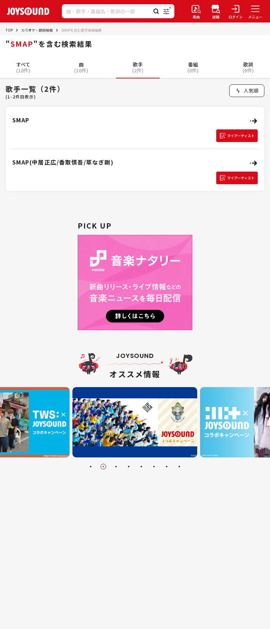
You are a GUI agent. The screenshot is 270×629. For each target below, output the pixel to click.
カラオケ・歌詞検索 (37, 30)
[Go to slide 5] (141, 466)
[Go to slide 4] (128, 466)
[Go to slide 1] (90, 466)
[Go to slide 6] (154, 466)
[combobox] (246, 90)
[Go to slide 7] (166, 466)
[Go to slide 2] (103, 466)
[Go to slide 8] (179, 466)
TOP (9, 30)
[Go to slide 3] (116, 466)
